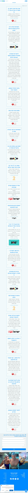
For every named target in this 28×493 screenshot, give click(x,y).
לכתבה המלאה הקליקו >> (14, 18)
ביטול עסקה (19, 491)
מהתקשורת (23, 475)
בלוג (24, 477)
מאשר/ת (11, 490)
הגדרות (3, 490)
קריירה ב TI (23, 476)
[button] (1, 485)
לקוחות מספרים (23, 474)
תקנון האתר (17, 491)
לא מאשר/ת (7, 490)
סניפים (24, 473)
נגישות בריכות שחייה (21, 491)
